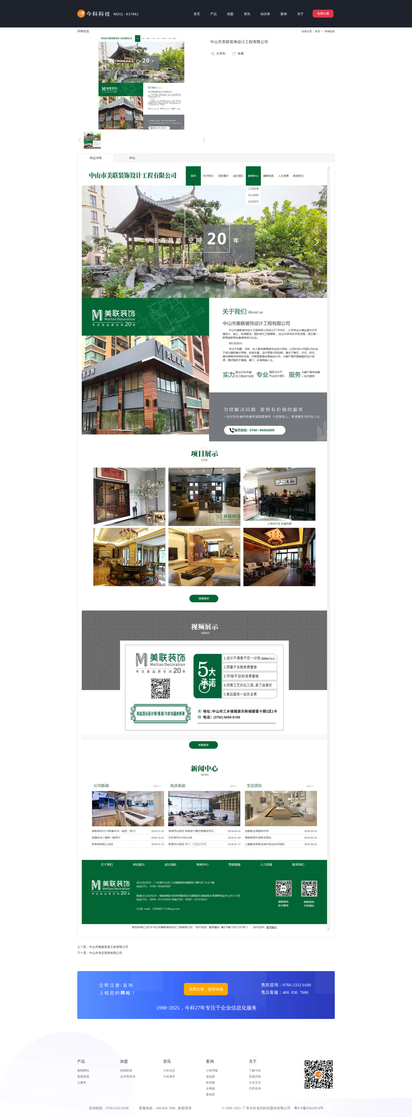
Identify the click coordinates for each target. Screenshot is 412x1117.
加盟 (124, 1061)
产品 (81, 1061)
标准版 (210, 1082)
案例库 (210, 1094)
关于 (253, 1061)
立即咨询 (255, 1088)
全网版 (210, 1088)
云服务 (81, 1082)
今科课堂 (169, 1076)
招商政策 (126, 1070)
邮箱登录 (185, 1108)
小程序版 (212, 1070)
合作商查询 (127, 1076)
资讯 (167, 1061)
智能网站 (83, 1070)
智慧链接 (83, 1076)
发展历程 (255, 1076)
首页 (317, 31)
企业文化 (255, 1082)
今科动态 (169, 1070)
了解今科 (255, 1070)
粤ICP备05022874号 (308, 1108)
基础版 (210, 1076)
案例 (210, 1061)
